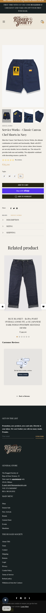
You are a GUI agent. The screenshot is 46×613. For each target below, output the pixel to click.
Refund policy (7, 579)
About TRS (6, 541)
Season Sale (6, 508)
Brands (4, 516)
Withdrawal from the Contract (12, 583)
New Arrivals (6, 512)
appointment (16, 479)
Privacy (4, 566)
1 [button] (17, 336)
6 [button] (28, 336)
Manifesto (5, 528)
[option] (23, 296)
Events (4, 524)
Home (4, 33)
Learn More (25, 606)
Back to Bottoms (24, 396)
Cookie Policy (7, 570)
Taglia (4, 171)
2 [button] (19, 336)
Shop (4, 503)
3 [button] (21, 336)
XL (20, 176)
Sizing (9, 226)
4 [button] (24, 336)
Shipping (10, 232)
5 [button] (26, 336)
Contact (4, 550)
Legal (4, 562)
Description (12, 220)
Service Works (7, 125)
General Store (6, 520)
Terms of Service (8, 575)
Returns (4, 558)
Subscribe (40, 436)
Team (4, 546)
